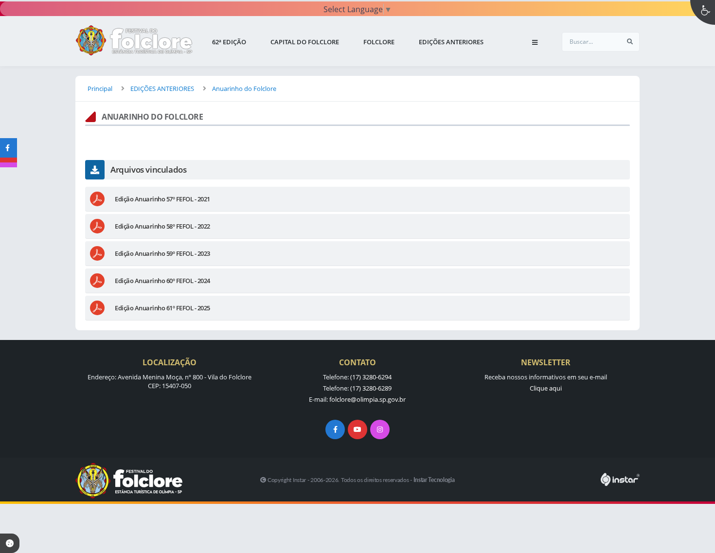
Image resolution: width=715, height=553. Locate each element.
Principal (100, 88)
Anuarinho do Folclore (244, 88)
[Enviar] (630, 42)
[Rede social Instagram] (380, 429)
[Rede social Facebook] (335, 429)
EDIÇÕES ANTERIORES (162, 88)
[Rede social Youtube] (357, 429)
